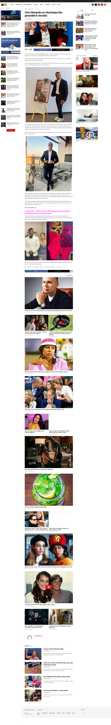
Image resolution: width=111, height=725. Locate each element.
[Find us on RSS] (105, 4)
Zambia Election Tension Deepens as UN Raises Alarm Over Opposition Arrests (13, 102)
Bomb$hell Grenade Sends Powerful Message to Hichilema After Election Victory (13, 72)
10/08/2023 (36, 18)
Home (12, 4)
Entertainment (27, 4)
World (41, 4)
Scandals (47, 4)
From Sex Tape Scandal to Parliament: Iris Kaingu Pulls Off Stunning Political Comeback (13, 57)
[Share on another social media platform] (71, 50)
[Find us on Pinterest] (99, 4)
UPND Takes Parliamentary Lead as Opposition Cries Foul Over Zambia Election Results (13, 79)
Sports (54, 4)
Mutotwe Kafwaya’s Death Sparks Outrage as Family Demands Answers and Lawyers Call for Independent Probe (91, 47)
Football (35, 4)
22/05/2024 (53, 678)
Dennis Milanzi (29, 18)
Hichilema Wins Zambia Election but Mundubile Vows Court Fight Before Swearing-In (13, 109)
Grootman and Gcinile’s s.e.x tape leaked (55, 690)
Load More (11, 130)
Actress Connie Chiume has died (53, 649)
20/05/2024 (53, 692)
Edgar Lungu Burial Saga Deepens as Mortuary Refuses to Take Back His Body (14, 116)
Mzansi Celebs (43, 18)
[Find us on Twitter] (96, 4)
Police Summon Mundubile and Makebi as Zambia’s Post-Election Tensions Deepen (13, 32)
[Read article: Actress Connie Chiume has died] (33, 654)
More (59, 4)
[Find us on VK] (102, 4)
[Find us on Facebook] (93, 4)
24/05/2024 (53, 666)
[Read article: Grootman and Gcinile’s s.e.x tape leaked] (33, 695)
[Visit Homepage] (4, 4)
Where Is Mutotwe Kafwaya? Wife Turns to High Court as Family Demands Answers (13, 95)
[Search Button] (109, 4)
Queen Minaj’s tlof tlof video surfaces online (56, 676)
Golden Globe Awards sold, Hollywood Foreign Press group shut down (90, 30)
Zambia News (18, 4)
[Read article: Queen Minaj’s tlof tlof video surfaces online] (33, 682)
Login (109, 1)
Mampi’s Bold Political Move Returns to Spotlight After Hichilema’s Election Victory (12, 65)
